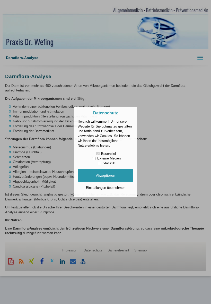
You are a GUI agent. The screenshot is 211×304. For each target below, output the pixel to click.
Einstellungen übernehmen (105, 188)
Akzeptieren (105, 175)
